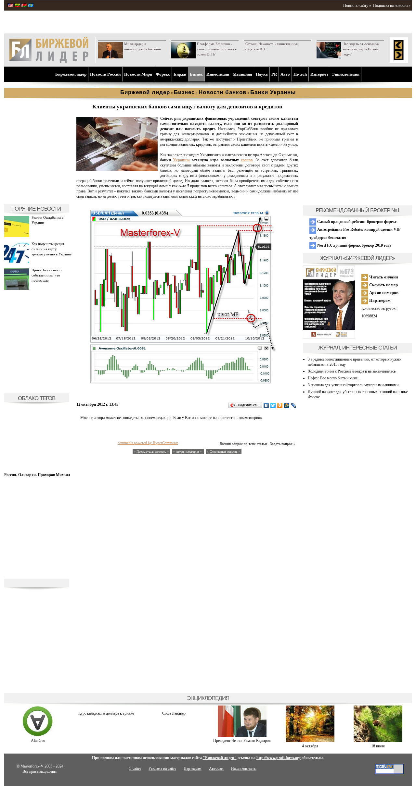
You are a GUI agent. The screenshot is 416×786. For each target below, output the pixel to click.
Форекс (163, 74)
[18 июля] (378, 741)
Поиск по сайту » (357, 5)
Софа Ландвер (174, 713)
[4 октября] (310, 741)
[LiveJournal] (293, 405)
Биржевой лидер (70, 74)
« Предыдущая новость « (151, 451)
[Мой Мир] (286, 405)
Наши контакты (243, 768)
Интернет (319, 74)
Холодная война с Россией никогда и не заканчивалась (352, 371)
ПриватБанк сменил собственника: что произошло (47, 275)
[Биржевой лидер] (48, 61)
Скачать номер (383, 284)
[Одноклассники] (280, 405)
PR (274, 74)
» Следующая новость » (223, 451)
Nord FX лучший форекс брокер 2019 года (353, 245)
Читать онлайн (383, 277)
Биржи (180, 74)
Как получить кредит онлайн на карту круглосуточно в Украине (52, 249)
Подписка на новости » (391, 5)
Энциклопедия (345, 74)
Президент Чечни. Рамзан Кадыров (242, 740)
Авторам (216, 768)
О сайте (135, 768)
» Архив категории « (187, 451)
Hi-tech (300, 74)
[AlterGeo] (38, 735)
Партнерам (379, 300)
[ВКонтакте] (266, 405)
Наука (262, 74)
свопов (247, 160)
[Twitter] (273, 405)
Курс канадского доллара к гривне (106, 713)
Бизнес (196, 74)
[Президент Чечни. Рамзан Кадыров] (242, 735)
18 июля (378, 746)
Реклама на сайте (162, 768)
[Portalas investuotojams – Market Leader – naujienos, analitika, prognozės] (17, 6)
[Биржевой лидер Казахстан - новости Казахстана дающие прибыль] (31, 6)
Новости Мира (138, 74)
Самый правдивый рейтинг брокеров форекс (356, 221)
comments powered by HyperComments (148, 443)
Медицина (242, 74)
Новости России (105, 74)
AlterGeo (38, 740)
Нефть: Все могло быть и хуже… (334, 378)
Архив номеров (383, 292)
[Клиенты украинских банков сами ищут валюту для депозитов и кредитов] (117, 169)
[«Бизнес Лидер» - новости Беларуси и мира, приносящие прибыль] (24, 6)
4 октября (310, 746)
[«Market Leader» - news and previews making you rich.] (10, 6)
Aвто (285, 74)
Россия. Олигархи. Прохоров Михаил (37, 475)
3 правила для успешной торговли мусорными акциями (353, 385)
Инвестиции (217, 74)
